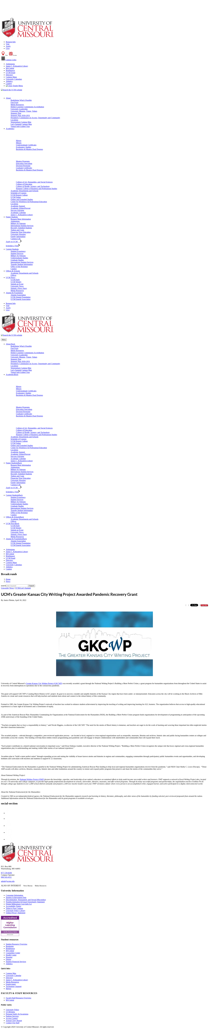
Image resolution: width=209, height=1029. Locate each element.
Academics (10, 129)
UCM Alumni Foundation (20, 297)
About (8, 98)
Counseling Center (13, 953)
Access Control (12, 1018)
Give (8, 48)
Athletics (9, 81)
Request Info (11, 42)
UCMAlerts (10, 1012)
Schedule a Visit (12, 246)
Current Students (12, 249)
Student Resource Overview (16, 944)
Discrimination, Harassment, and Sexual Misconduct (26, 900)
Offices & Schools (13, 271)
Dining (8, 959)
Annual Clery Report (14, 1021)
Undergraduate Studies (19, 258)
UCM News (10, 277)
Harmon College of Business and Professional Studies (36, 189)
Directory (9, 75)
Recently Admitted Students (21, 228)
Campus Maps (11, 77)
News (8, 581)
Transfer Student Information (22, 264)
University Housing (18, 234)
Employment (11, 984)
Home (8, 579)
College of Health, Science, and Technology (33, 186)
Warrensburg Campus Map (21, 122)
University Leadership (19, 109)
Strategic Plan (16, 113)
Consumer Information (14, 895)
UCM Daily (15, 280)
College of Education (24, 184)
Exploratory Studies (23, 147)
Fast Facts (14, 102)
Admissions (10, 64)
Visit (7, 44)
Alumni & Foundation (14, 293)
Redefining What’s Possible (21, 100)
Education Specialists (24, 163)
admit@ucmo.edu (8, 881)
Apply (8, 46)
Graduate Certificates (24, 168)
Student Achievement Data (16, 897)
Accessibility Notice (13, 906)
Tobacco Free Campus (14, 908)
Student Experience (18, 251)
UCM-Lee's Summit (23, 588)
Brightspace (10, 70)
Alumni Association (18, 295)
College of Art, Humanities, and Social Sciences (34, 182)
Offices (13, 275)
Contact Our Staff (12, 1023)
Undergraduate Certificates (26, 145)
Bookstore (10, 946)
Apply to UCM (13, 242)
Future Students (12, 217)
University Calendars (14, 79)
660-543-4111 (6, 877)
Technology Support (13, 986)
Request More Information (21, 219)
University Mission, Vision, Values (24, 111)
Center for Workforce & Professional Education (29, 202)
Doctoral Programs (23, 166)
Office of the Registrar (19, 267)
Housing (9, 957)
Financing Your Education (21, 232)
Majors (18, 141)
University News (17, 286)
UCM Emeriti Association (20, 299)
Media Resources (17, 105)
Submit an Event (17, 284)
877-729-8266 (6, 873)
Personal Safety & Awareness (17, 1014)
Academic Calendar (18, 213)
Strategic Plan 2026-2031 (20, 115)
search (3, 586)
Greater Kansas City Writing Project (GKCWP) (44, 683)
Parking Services (12, 1016)
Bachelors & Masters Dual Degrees (29, 149)
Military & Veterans (18, 223)
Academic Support (18, 206)
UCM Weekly (16, 282)
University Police (12, 1010)
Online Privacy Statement (15, 913)
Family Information (18, 237)
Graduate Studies (17, 260)
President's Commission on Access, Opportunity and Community (35, 118)
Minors (18, 143)
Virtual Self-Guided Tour (20, 126)
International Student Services (22, 226)
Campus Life (16, 239)
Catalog (9, 83)
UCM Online (16, 197)
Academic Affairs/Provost (20, 208)
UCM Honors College (19, 195)
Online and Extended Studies (22, 199)
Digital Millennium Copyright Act (19, 904)
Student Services (17, 253)
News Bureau (27, 886)
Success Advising (17, 210)
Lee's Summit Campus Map (21, 124)
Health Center (11, 955)
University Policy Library (15, 911)
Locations (14, 120)
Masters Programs (23, 161)
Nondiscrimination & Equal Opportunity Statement (25, 902)
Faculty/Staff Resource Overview (18, 998)
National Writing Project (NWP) (32, 779)
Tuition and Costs (17, 230)
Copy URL (204, 605)
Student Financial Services (16, 962)
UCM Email (10, 73)
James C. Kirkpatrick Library (17, 66)
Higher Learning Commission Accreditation (27, 107)
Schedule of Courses (18, 193)
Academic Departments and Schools (24, 191)
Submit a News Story (19, 288)
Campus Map (11, 973)
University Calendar (13, 975)
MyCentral (10, 68)
